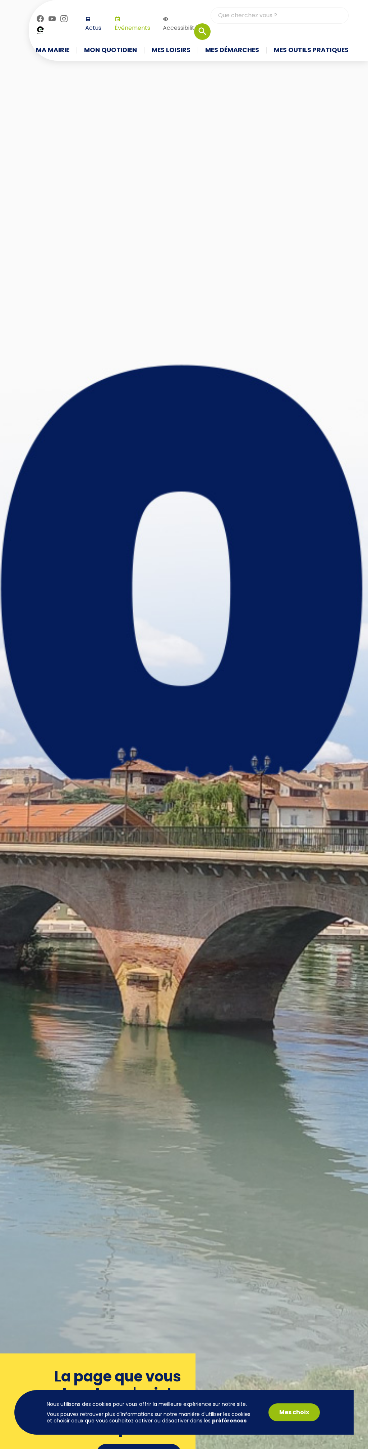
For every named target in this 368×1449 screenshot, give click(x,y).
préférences (229, 1420)
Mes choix (294, 1412)
